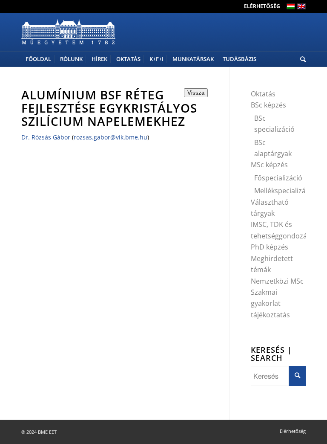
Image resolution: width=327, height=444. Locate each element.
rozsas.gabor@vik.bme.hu (110, 137)
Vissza (195, 93)
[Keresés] (301, 59)
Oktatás (263, 94)
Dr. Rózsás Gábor (45, 137)
